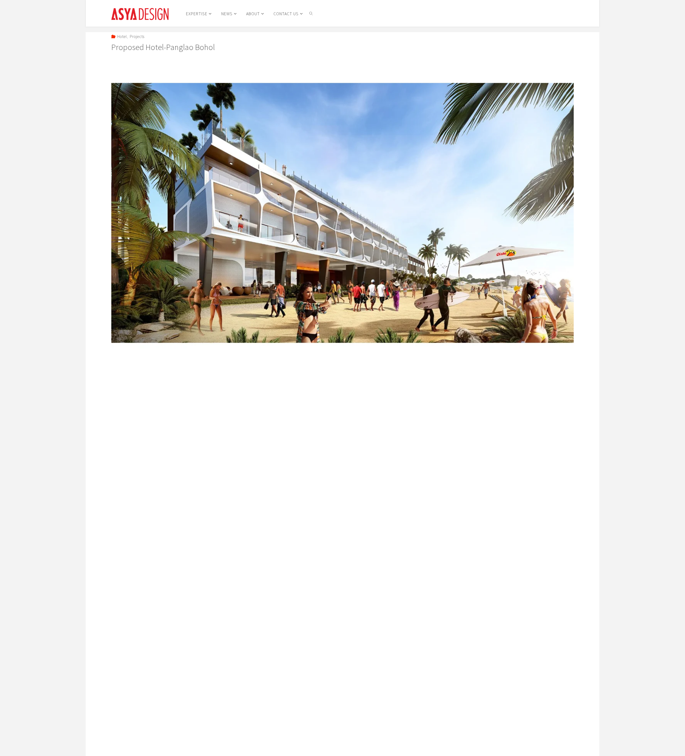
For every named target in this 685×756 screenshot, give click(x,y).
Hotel (122, 36)
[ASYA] (140, 13)
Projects (137, 36)
